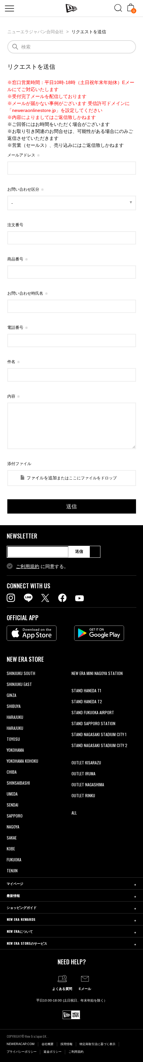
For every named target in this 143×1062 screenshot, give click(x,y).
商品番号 (15, 259)
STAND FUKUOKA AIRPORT (93, 712)
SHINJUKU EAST (19, 684)
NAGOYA (13, 826)
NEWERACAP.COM (21, 1044)
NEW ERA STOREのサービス (27, 943)
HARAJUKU (15, 717)
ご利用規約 (27, 566)
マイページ (15, 883)
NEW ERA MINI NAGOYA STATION (97, 673)
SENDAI (12, 805)
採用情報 (66, 1044)
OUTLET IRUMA (83, 773)
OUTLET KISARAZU (86, 762)
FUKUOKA (14, 859)
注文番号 (15, 225)
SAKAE (12, 837)
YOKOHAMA (15, 750)
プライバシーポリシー (22, 1051)
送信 (79, 551)
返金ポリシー (53, 1051)
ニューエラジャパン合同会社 (35, 31)
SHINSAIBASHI (18, 783)
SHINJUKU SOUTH (21, 673)
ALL (74, 813)
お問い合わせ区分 (23, 189)
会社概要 (48, 1044)
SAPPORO (15, 816)
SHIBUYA (14, 706)
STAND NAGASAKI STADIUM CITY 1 (99, 734)
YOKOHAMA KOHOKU (22, 761)
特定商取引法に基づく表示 (97, 1044)
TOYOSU (13, 739)
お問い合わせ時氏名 (25, 293)
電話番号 (15, 327)
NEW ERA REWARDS (21, 919)
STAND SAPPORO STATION (93, 723)
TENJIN (12, 870)
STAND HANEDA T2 (87, 701)
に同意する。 (42, 566)
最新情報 (13, 895)
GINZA (11, 695)
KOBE (11, 848)
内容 (11, 396)
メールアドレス (21, 155)
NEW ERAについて (20, 931)
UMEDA (12, 794)
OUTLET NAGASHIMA (88, 784)
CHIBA (12, 772)
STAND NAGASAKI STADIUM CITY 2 (99, 745)
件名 (11, 361)
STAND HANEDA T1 (86, 690)
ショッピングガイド (22, 907)
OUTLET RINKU (83, 795)
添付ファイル (19, 463)
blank (76, 684)
